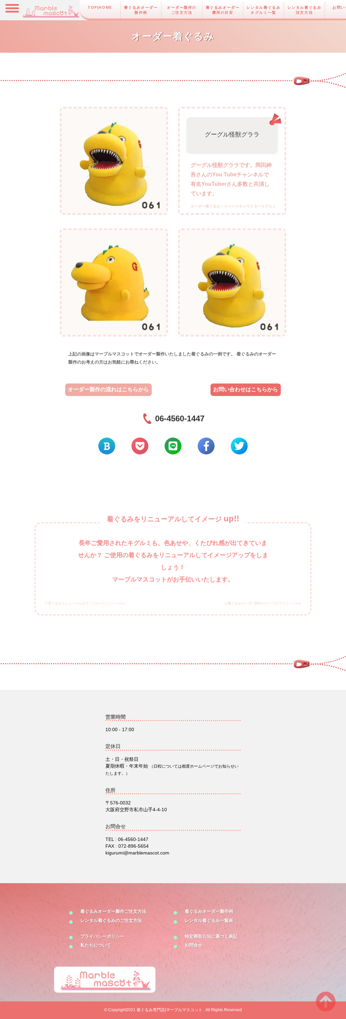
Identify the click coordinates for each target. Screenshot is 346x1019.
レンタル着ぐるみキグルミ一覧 (264, 10)
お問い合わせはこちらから (245, 389)
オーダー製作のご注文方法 (182, 10)
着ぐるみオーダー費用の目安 (223, 10)
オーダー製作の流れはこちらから (108, 389)
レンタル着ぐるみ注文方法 (305, 10)
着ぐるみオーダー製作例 (141, 10)
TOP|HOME (100, 7)
